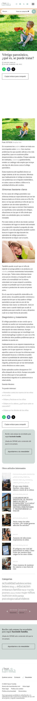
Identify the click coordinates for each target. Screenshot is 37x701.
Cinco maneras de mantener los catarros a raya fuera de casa (23, 567)
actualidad (17, 494)
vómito (4, 271)
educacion (18, 477)
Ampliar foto (17, 142)
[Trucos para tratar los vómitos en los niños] (18, 262)
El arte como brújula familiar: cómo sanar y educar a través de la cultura (23, 488)
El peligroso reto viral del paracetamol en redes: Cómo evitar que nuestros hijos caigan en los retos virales (23, 551)
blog (12, 586)
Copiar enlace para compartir (15, 76)
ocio (14, 595)
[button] (33, 4)
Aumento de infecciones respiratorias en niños (22, 539)
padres (17, 146)
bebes (5, 586)
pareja (21, 595)
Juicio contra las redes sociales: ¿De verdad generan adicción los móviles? (24, 523)
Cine (15, 587)
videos (25, 598)
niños (21, 482)
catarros (15, 160)
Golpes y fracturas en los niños (14, 399)
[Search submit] (34, 11)
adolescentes (29, 474)
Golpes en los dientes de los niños (15, 410)
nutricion (7, 595)
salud (18, 149)
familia (26, 477)
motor (18, 593)
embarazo (7, 589)
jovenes (28, 480)
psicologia (17, 474)
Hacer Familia (18, 480)
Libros (15, 482)
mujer (24, 592)
